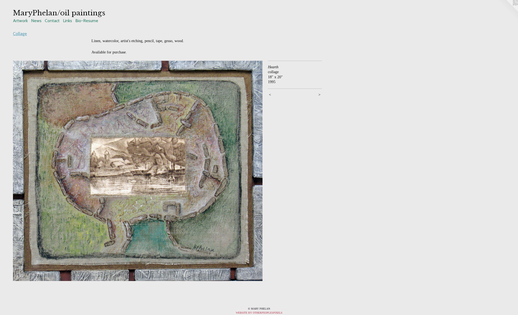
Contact (52, 20)
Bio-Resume (86, 20)
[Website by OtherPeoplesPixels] (507, 11)
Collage (20, 33)
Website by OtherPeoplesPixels (259, 312)
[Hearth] (138, 171)
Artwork (20, 20)
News (36, 20)
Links (67, 20)
